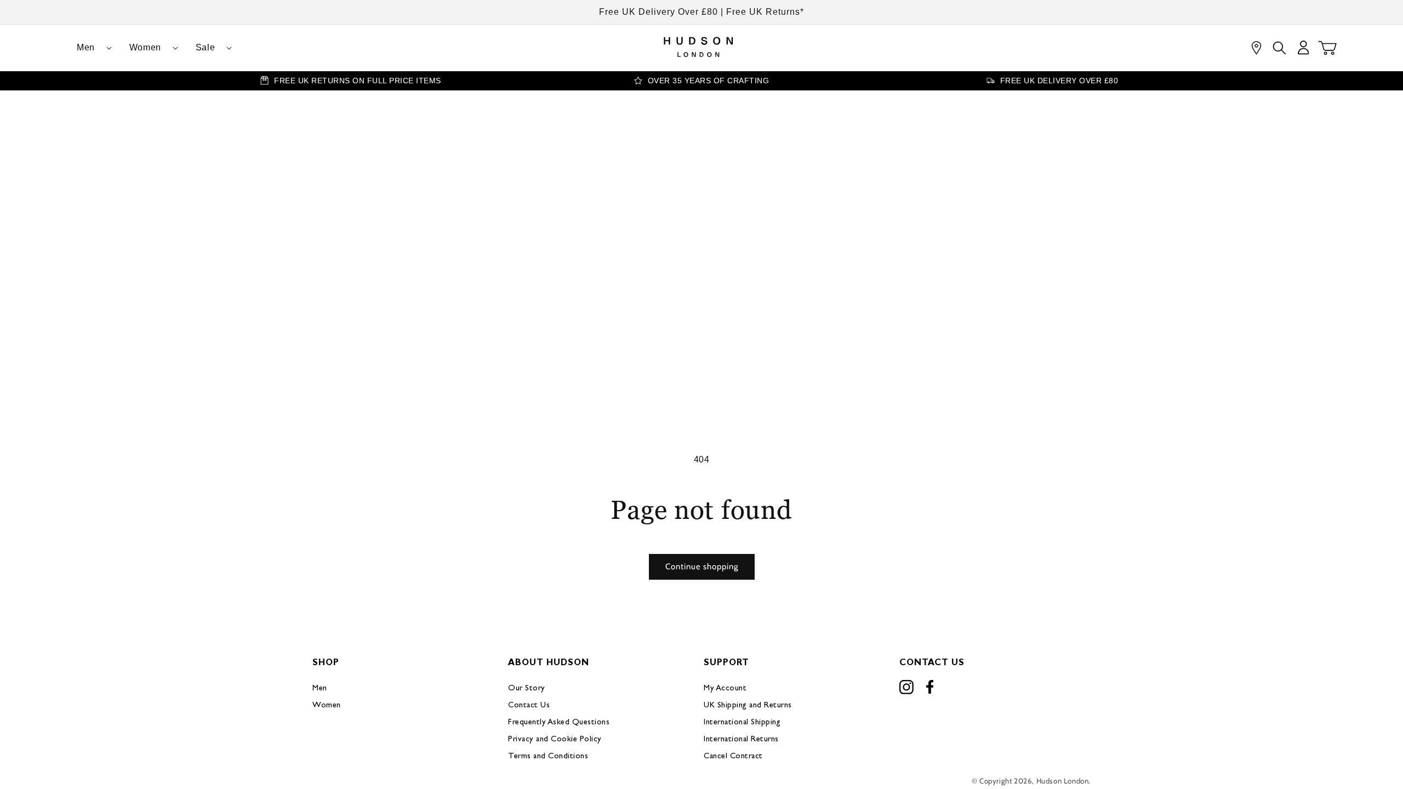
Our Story (526, 688)
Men (319, 688)
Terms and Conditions (548, 756)
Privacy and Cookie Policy (555, 739)
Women (326, 705)
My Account (725, 688)
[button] (90, 48)
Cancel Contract (733, 756)
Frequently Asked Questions (558, 722)
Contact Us (529, 705)
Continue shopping (701, 566)
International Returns (741, 739)
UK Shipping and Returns (748, 705)
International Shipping (742, 722)
